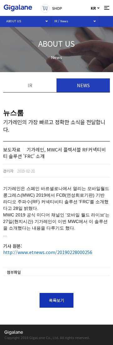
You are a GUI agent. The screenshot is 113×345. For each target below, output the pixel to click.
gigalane (13, 332)
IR (30, 85)
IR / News (61, 21)
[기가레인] (18, 8)
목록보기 (56, 300)
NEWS (83, 85)
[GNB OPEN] (106, 8)
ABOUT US (13, 21)
